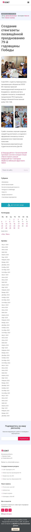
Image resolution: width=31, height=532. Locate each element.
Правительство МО (8, 475)
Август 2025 (5, 275)
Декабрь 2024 (5, 295)
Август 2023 (5, 335)
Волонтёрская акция (7, 184)
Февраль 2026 (6, 259)
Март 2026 (5, 257)
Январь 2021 (5, 413)
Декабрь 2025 (5, 265)
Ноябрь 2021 (5, 388)
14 (6, 224)
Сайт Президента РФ (9, 469)
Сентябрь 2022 (6, 363)
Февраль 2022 (6, 380)
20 (2, 226)
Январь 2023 (5, 353)
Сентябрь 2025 (6, 272)
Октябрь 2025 (6, 269)
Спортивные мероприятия (9, 197)
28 (6, 228)
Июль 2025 (5, 277)
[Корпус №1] (6, 510)
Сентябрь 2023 (6, 332)
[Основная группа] (2, 510)
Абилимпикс (5, 182)
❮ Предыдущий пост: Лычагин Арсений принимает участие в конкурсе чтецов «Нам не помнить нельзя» (14, 155)
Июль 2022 (5, 368)
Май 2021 (4, 403)
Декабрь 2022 (5, 355)
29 (10, 228)
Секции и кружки (7, 493)
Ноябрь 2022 (5, 358)
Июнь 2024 (5, 310)
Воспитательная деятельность (10, 187)
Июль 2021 (5, 398)
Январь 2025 (5, 292)
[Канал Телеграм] (10, 510)
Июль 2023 (5, 337)
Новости (26, 15)
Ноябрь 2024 (5, 297)
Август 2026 (5, 244)
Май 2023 (4, 342)
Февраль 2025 (6, 290)
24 (18, 226)
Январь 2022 (5, 383)
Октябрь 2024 (6, 300)
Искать (26, 170)
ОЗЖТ (7, 2)
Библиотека (6, 490)
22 (10, 226)
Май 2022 (4, 373)
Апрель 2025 (5, 285)
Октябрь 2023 (6, 330)
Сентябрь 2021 (6, 393)
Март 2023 (5, 348)
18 (22, 224)
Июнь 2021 (5, 400)
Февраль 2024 (6, 320)
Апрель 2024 (5, 315)
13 (2, 224)
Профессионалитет (7, 194)
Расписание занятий (8, 487)
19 (27, 224)
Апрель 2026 (5, 254)
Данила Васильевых (11, 15)
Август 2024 (5, 305)
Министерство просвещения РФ (12, 472)
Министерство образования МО (12, 479)
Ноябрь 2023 (5, 327)
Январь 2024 (5, 322)
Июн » (8, 234)
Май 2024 (4, 312)
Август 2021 (5, 395)
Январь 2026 (5, 262)
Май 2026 (4, 252)
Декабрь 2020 (5, 415)
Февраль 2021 (6, 410)
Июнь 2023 (5, 340)
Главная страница (10, 17)
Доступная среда (17, 205)
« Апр (3, 234)
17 (18, 224)
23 (14, 226)
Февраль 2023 (6, 350)
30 (14, 228)
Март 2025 (5, 287)
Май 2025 (4, 282)
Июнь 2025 (5, 280)
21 (6, 226)
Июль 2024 (5, 307)
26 (27, 226)
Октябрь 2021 (6, 390)
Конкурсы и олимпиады (8, 189)
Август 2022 (5, 365)
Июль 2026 (5, 247)
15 (10, 224)
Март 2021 (5, 408)
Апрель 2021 (5, 405)
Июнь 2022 (5, 370)
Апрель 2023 (5, 345)
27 (2, 228)
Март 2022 (5, 378)
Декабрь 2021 (5, 385)
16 (14, 224)
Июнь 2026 (5, 249)
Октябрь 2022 (6, 360)
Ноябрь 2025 (5, 267)
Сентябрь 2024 (6, 302)
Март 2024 (5, 317)
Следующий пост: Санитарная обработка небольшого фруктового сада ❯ (13, 161)
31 (18, 228)
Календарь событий (8, 496)
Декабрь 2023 (5, 325)
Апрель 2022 (5, 375)
